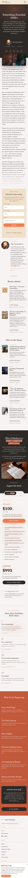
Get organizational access (8, 667)
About (2, 844)
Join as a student (6, 683)
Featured (14, 10)
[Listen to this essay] (6, 51)
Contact (3, 854)
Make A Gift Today (6, 875)
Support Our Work (5, 849)
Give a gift (4, 633)
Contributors (4, 846)
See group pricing (6, 649)
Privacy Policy (4, 857)
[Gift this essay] (17, 51)
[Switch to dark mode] (21, 51)
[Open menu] (24, 2)
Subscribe (14, 225)
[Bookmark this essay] (10, 51)
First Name (7, 204)
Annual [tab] (10, 493)
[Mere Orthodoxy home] (6, 2)
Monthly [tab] (20, 493)
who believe (5, 154)
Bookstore (3, 852)
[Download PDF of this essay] (14, 51)
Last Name (6, 210)
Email (5, 217)
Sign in (20, 232)
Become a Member (14, 520)
